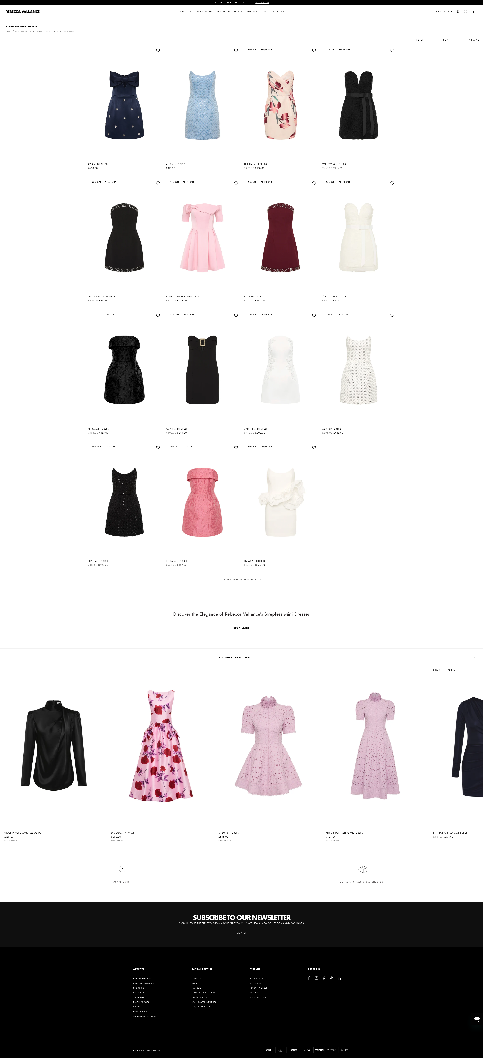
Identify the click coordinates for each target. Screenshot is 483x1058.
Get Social (314, 969)
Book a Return (258, 997)
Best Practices (141, 1002)
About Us (138, 969)
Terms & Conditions (144, 1016)
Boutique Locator (143, 983)
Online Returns (200, 997)
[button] (450, 12)
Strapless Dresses (44, 31)
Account (255, 969)
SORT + (447, 40)
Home (9, 31)
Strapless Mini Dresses (68, 31)
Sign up (241, 932)
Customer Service (202, 969)
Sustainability (141, 997)
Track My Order (259, 987)
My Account (257, 978)
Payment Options (201, 1006)
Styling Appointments (204, 1002)
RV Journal (139, 992)
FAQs (194, 983)
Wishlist (254, 992)
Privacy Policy (141, 1011)
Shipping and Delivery (203, 992)
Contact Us (198, 978)
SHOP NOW (262, 2)
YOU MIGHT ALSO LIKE (233, 657)
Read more (241, 628)
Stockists (138, 987)
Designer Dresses (23, 31)
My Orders (256, 983)
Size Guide (197, 987)
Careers (137, 1006)
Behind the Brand (142, 978)
